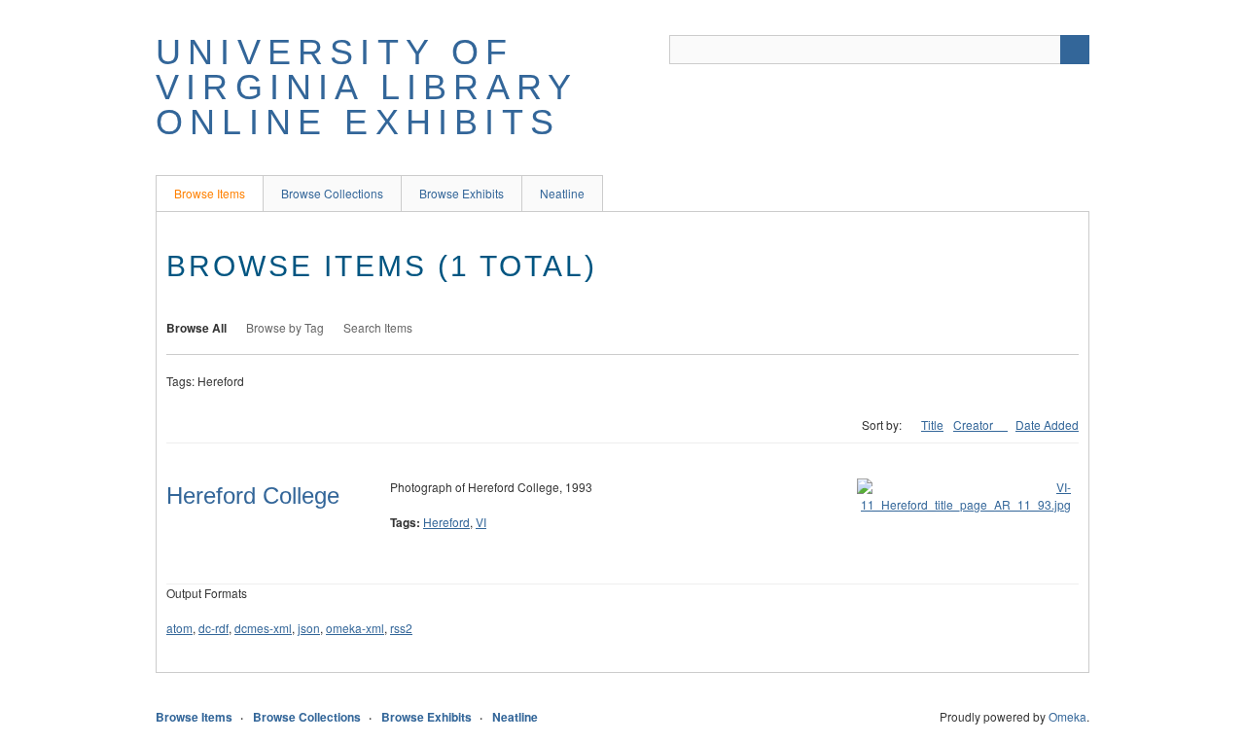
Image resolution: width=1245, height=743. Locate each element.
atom (179, 627)
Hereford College (252, 495)
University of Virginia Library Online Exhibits (366, 87)
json (309, 627)
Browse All (196, 327)
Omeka (1067, 716)
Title (932, 424)
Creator (974, 424)
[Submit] (1074, 49)
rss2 (401, 627)
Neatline (562, 193)
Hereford (446, 521)
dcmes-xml (263, 627)
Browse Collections (332, 193)
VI (481, 521)
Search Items (377, 327)
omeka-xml (355, 627)
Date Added (1047, 424)
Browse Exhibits (461, 193)
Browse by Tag (285, 327)
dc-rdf (213, 627)
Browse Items (209, 193)
